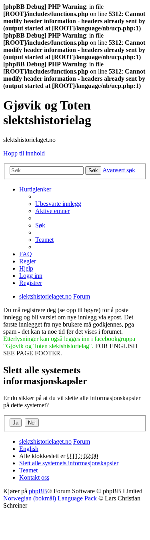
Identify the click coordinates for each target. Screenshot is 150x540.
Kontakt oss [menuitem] (34, 477)
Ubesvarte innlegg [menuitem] (58, 203)
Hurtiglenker (35, 189)
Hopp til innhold (24, 153)
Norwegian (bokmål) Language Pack (50, 498)
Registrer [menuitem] (30, 282)
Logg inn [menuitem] (30, 275)
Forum (81, 441)
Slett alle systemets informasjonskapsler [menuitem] (68, 463)
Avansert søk (118, 170)
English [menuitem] (28, 448)
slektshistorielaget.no (45, 441)
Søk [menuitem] (40, 225)
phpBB (38, 491)
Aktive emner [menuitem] (52, 210)
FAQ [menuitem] (25, 254)
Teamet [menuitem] (44, 239)
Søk (93, 170)
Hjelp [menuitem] (26, 268)
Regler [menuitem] (27, 261)
